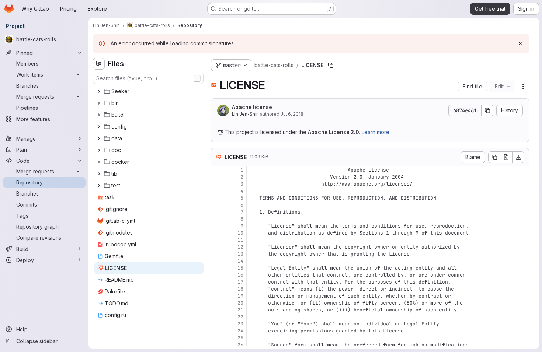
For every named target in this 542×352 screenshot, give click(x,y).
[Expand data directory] (98, 138)
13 (240, 254)
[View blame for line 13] (217, 253)
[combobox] (148, 78)
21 (240, 310)
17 (240, 282)
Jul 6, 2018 (292, 114)
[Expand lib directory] (98, 173)
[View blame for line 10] (217, 232)
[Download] (518, 157)
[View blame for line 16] (217, 274)
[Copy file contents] (494, 157)
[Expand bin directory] (98, 103)
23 (240, 324)
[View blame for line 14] (217, 260)
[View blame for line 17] (217, 281)
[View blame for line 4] (217, 190)
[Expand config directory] (98, 126)
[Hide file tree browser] (99, 64)
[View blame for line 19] (217, 295)
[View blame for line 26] (217, 344)
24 (240, 331)
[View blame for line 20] (217, 302)
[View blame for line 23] (217, 323)
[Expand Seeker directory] (98, 91)
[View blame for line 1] (217, 169)
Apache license (252, 107)
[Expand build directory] (98, 114)
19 (240, 296)
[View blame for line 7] (217, 211)
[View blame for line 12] (217, 246)
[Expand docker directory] (98, 162)
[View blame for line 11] (217, 239)
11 (240, 240)
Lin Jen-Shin (245, 114)
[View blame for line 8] (217, 218)
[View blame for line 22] (217, 316)
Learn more (375, 132)
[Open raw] (506, 157)
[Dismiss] (520, 43)
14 (240, 261)
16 (240, 275)
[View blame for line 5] (217, 197)
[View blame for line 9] (217, 225)
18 (240, 289)
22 (240, 317)
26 (240, 345)
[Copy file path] (331, 65)
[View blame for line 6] (217, 204)
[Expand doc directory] (98, 150)
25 (240, 338)
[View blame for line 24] (217, 330)
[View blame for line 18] (217, 288)
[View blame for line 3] (217, 183)
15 (240, 268)
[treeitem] (149, 91)
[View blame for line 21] (217, 309)
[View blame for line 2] (217, 176)
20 (240, 303)
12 (240, 247)
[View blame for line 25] (217, 337)
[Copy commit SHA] (487, 110)
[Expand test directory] (98, 185)
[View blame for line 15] (217, 267)
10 (240, 233)
